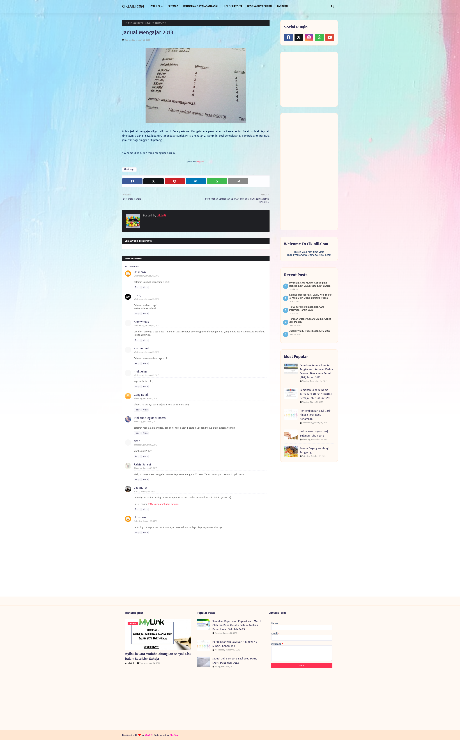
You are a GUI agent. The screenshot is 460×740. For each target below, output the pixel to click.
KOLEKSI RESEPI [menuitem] (233, 6)
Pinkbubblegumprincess (149, 418)
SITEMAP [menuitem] (173, 6)
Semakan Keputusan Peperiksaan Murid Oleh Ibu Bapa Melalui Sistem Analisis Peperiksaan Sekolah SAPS (236, 625)
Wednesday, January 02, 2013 (146, 276)
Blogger (174, 735)
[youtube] (329, 37)
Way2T (148, 735)
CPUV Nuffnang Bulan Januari (163, 504)
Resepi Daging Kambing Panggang (314, 450)
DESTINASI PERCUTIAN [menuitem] (259, 6)
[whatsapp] (319, 37)
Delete (145, 287)
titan (137, 441)
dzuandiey (141, 487)
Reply (137, 287)
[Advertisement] (311, 78)
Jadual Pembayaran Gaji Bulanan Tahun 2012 (314, 433)
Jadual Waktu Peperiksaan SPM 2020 (309, 331)
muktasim (140, 371)
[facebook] (288, 37)
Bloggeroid (200, 162)
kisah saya (137, 23)
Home (128, 23)
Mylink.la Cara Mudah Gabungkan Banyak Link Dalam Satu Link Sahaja (158, 656)
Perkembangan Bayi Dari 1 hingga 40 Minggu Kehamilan (316, 415)
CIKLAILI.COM (133, 6)
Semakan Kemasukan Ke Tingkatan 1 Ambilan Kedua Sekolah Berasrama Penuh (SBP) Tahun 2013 (316, 371)
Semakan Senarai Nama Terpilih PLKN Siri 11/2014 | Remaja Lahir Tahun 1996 (316, 394)
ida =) (137, 295)
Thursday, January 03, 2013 (145, 398)
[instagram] (309, 37)
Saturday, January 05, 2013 (145, 521)
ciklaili (161, 215)
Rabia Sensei (142, 464)
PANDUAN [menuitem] (282, 6)
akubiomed (141, 348)
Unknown (140, 272)
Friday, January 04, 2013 (144, 491)
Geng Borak (141, 394)
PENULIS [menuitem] (155, 6)
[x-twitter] (299, 37)
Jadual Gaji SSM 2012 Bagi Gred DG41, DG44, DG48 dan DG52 (234, 660)
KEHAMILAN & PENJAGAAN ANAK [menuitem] (200, 6)
